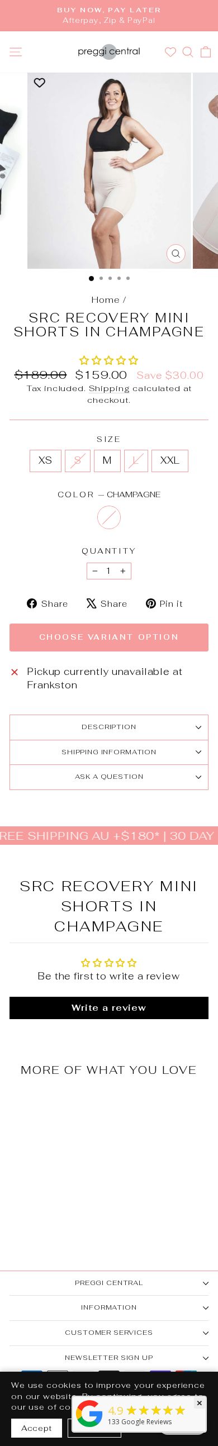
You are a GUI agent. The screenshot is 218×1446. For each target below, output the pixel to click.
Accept (36, 1428)
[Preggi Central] (89, 1426)
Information (108, 1307)
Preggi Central (109, 1282)
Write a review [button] (109, 1008)
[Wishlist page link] (172, 52)
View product (47, 1163)
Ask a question (109, 776)
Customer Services (109, 1332)
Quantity (109, 551)
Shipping (109, 388)
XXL (170, 460)
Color (109, 494)
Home (106, 299)
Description (109, 726)
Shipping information (109, 752)
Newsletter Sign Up (109, 1357)
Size (109, 439)
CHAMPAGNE (109, 517)
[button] (108, 360)
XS (46, 460)
